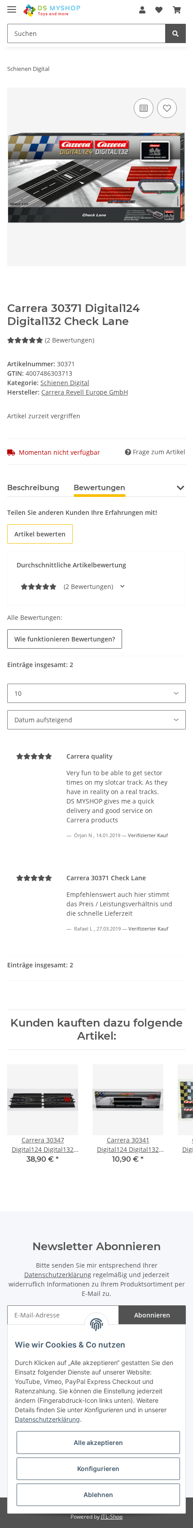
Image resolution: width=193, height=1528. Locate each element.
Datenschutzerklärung (57, 1274)
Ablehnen (98, 1494)
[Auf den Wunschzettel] (167, 108)
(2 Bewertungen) (69, 340)
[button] (142, 10)
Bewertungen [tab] (99, 487)
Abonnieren (152, 1315)
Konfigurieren (98, 1468)
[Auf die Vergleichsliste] (144, 108)
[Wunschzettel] (158, 10)
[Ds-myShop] (52, 10)
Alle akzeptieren (98, 1442)
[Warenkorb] (177, 10)
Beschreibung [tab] (33, 487)
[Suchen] (175, 33)
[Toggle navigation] (11, 5)
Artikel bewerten (40, 534)
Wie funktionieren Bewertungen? (64, 639)
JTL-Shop (112, 1516)
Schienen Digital (64, 382)
